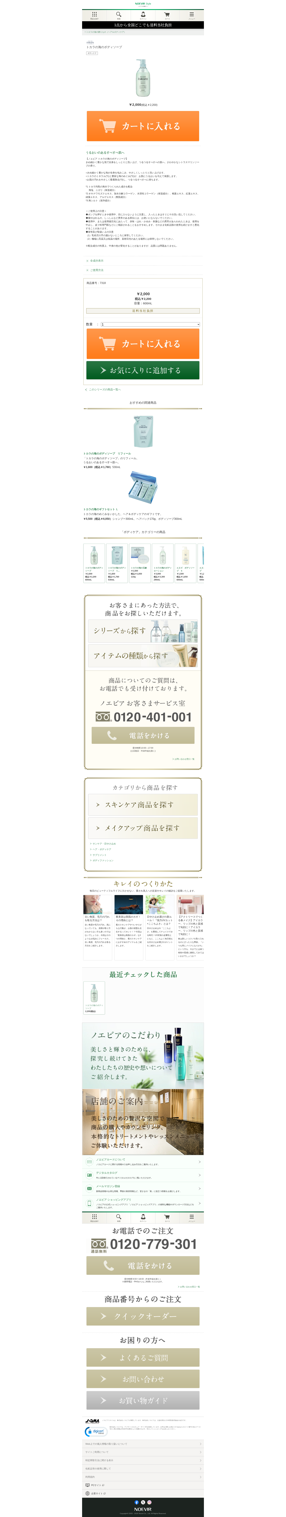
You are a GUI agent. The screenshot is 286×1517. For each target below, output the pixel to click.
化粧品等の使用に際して (98, 1468)
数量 (89, 324)
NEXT (86, 999)
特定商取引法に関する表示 (99, 1460)
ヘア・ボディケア (102, 849)
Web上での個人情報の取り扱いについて (106, 1444)
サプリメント (100, 855)
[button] (96, 1431)
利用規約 (90, 1477)
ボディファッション (103, 860)
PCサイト (96, 1485)
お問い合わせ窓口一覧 (184, 759)
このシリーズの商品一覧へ (105, 389)
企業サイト (97, 1493)
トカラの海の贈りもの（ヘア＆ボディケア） (106, 32)
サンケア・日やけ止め (104, 843)
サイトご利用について (97, 1452)
